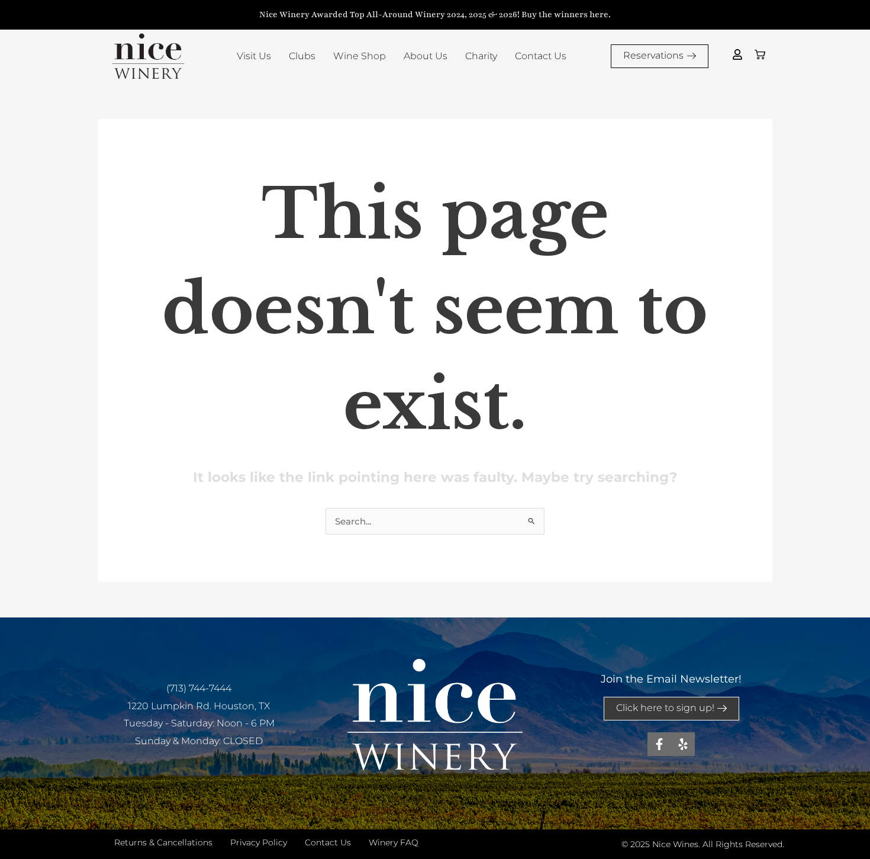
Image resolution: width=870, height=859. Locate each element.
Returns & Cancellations (163, 842)
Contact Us (540, 56)
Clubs (302, 56)
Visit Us (254, 56)
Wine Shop (359, 56)
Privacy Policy (258, 842)
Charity (481, 56)
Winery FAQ (393, 842)
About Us (425, 56)
